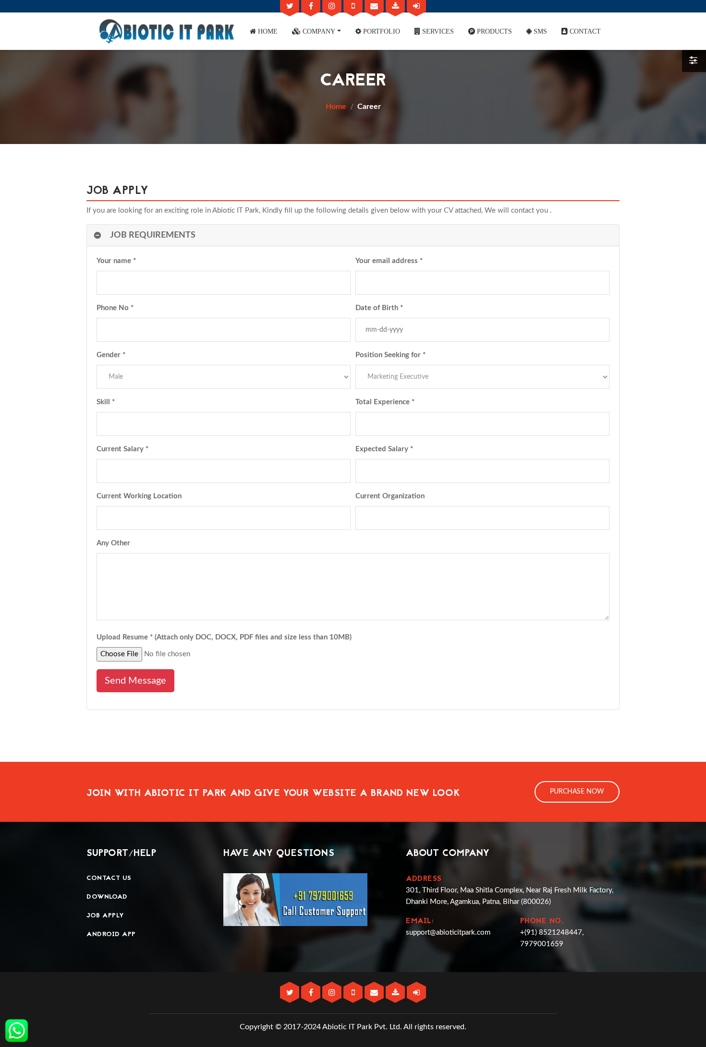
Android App (111, 934)
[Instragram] (332, 6)
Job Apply (105, 916)
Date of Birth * (379, 308)
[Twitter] (290, 6)
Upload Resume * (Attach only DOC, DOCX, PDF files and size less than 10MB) (224, 637)
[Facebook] (311, 6)
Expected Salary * (384, 449)
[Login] (416, 6)
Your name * (116, 261)
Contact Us (108, 878)
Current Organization (390, 496)
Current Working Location (139, 496)
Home (336, 106)
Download (106, 897)
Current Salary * (122, 449)
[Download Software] (396, 6)
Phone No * (115, 308)
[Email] (375, 6)
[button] (264, 31)
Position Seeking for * (390, 355)
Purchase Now (577, 791)
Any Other (113, 543)
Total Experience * (384, 402)
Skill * (106, 402)
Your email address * (389, 261)
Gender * (111, 355)
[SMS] (354, 6)
